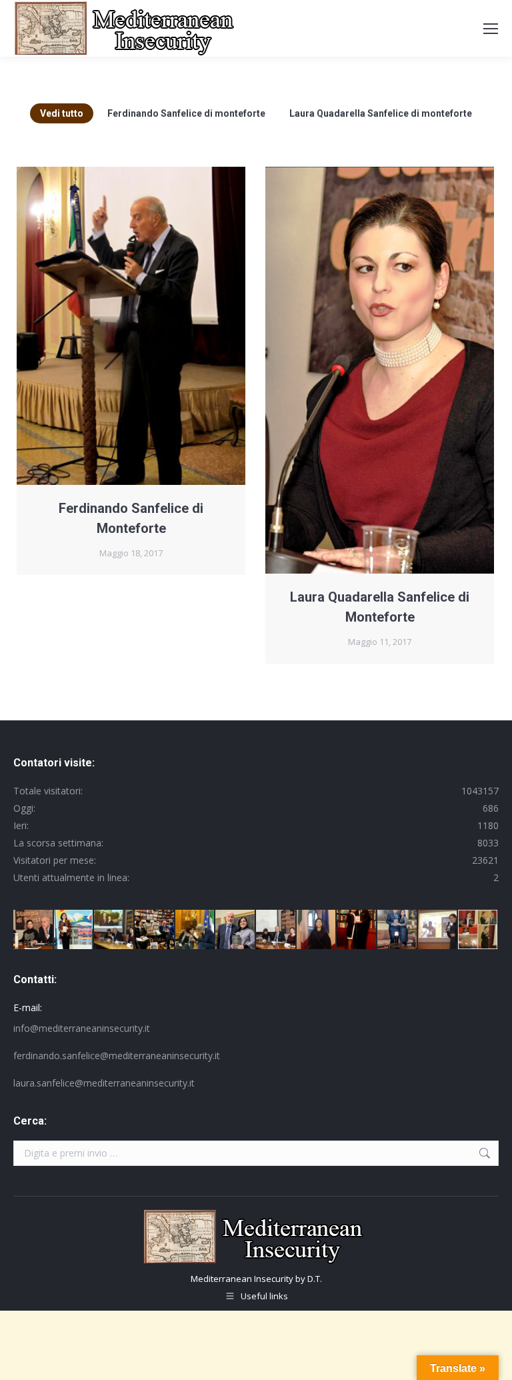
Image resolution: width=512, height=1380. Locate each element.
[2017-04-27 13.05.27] (438, 930)
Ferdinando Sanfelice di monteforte (186, 113)
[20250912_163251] (74, 930)
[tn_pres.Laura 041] (33, 930)
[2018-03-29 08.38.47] (317, 930)
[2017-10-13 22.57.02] (478, 930)
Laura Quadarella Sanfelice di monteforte (380, 113)
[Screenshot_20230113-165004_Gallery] (357, 930)
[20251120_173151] (235, 930)
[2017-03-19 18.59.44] (114, 930)
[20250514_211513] (195, 930)
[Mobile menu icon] (491, 29)
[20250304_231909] (155, 930)
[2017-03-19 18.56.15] (276, 930)
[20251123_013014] (397, 930)
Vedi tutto (61, 113)
